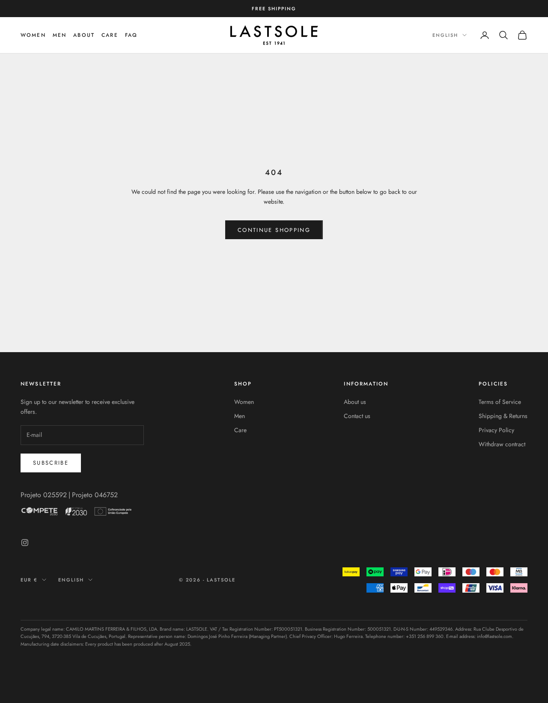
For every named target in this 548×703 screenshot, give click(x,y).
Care (240, 430)
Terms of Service (500, 401)
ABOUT (84, 35)
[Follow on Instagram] (25, 542)
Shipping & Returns (503, 416)
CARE (109, 35)
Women (33, 35)
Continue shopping (274, 230)
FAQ (131, 35)
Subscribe (50, 463)
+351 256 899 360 (425, 636)
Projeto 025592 (44, 495)
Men (239, 416)
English (445, 35)
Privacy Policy (496, 430)
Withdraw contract (502, 444)
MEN (59, 35)
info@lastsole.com (494, 636)
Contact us (357, 416)
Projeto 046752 (95, 495)
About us (355, 401)
